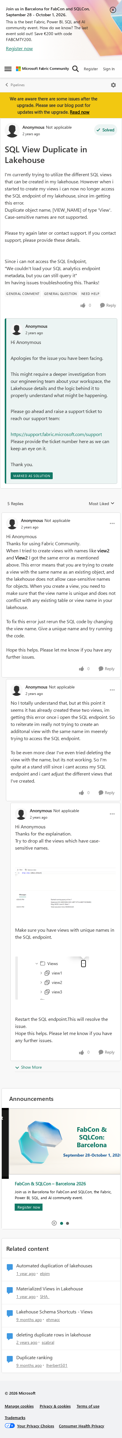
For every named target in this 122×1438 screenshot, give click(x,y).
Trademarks (15, 1417)
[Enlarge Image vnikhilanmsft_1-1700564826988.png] (52, 978)
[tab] (61, 1223)
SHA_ (44, 1296)
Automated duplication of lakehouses (54, 1266)
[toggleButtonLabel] (113, 85)
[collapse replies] (61, 515)
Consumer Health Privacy (81, 1425)
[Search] (75, 68)
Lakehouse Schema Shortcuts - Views (54, 1312)
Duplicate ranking (34, 1357)
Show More (31, 1067)
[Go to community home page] (42, 68)
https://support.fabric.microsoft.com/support (56, 434)
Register (91, 68)
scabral (48, 1342)
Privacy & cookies (55, 1405)
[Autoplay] (54, 1223)
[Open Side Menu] (8, 68)
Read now (79, 112)
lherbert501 (57, 1365)
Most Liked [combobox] (102, 504)
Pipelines (18, 85)
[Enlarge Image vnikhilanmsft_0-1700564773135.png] (65, 892)
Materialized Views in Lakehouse (49, 1289)
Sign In (109, 68)
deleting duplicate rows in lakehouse (53, 1335)
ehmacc (53, 1319)
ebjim (45, 1273)
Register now (19, 48)
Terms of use (88, 1405)
